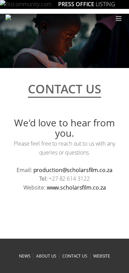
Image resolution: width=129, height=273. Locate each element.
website (101, 256)
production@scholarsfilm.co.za (72, 170)
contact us (74, 256)
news (25, 256)
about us (46, 256)
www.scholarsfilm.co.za (76, 187)
